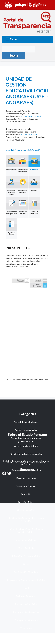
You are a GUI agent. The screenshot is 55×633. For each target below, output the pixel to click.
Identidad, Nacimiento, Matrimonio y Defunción (26, 519)
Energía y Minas (26, 502)
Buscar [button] (13, 55)
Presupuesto (34, 169)
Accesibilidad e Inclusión (26, 422)
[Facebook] (4, 474)
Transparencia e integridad (26, 612)
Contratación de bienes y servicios (11, 213)
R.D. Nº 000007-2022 (31, 116)
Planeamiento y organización (23, 170)
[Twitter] (9, 474)
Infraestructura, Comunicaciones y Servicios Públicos (26, 530)
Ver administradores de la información (23, 150)
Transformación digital (26, 604)
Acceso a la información (34, 213)
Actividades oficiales (23, 213)
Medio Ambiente (26, 548)
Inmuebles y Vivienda (26, 540)
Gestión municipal (26, 510)
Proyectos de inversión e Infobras (11, 192)
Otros (26, 564)
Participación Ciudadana (26, 572)
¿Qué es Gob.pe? (26, 441)
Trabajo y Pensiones (26, 596)
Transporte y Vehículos (26, 620)
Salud (26, 588)
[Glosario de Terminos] (38, 285)
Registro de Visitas (11, 234)
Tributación (26, 628)
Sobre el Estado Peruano (27, 434)
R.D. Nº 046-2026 (29, 134)
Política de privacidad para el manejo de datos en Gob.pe (26, 462)
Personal (34, 190)
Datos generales (11, 169)
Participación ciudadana (22, 191)
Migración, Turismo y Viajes (26, 556)
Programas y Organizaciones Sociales (26, 580)
